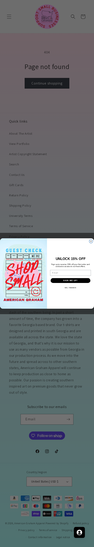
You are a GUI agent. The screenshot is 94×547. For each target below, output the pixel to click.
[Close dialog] (91, 241)
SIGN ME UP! (70, 280)
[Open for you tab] (79, 532)
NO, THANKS (70, 287)
